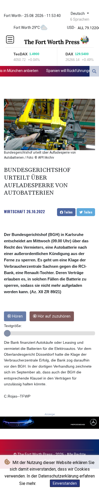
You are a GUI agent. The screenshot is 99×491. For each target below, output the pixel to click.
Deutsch (78, 13)
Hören (17, 316)
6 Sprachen (79, 19)
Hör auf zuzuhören (53, 316)
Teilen (68, 212)
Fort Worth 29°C (27, 27)
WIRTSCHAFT (14, 211)
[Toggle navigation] (10, 39)
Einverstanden (65, 483)
